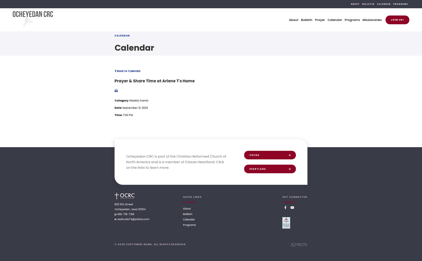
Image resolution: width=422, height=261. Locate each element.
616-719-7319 (126, 214)
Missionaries (372, 20)
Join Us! (397, 19)
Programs (400, 4)
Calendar (384, 4)
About (355, 4)
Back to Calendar (128, 71)
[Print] (116, 91)
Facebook (285, 207)
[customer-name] (124, 196)
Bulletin (368, 4)
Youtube (292, 207)
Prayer (320, 20)
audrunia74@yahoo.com (133, 219)
